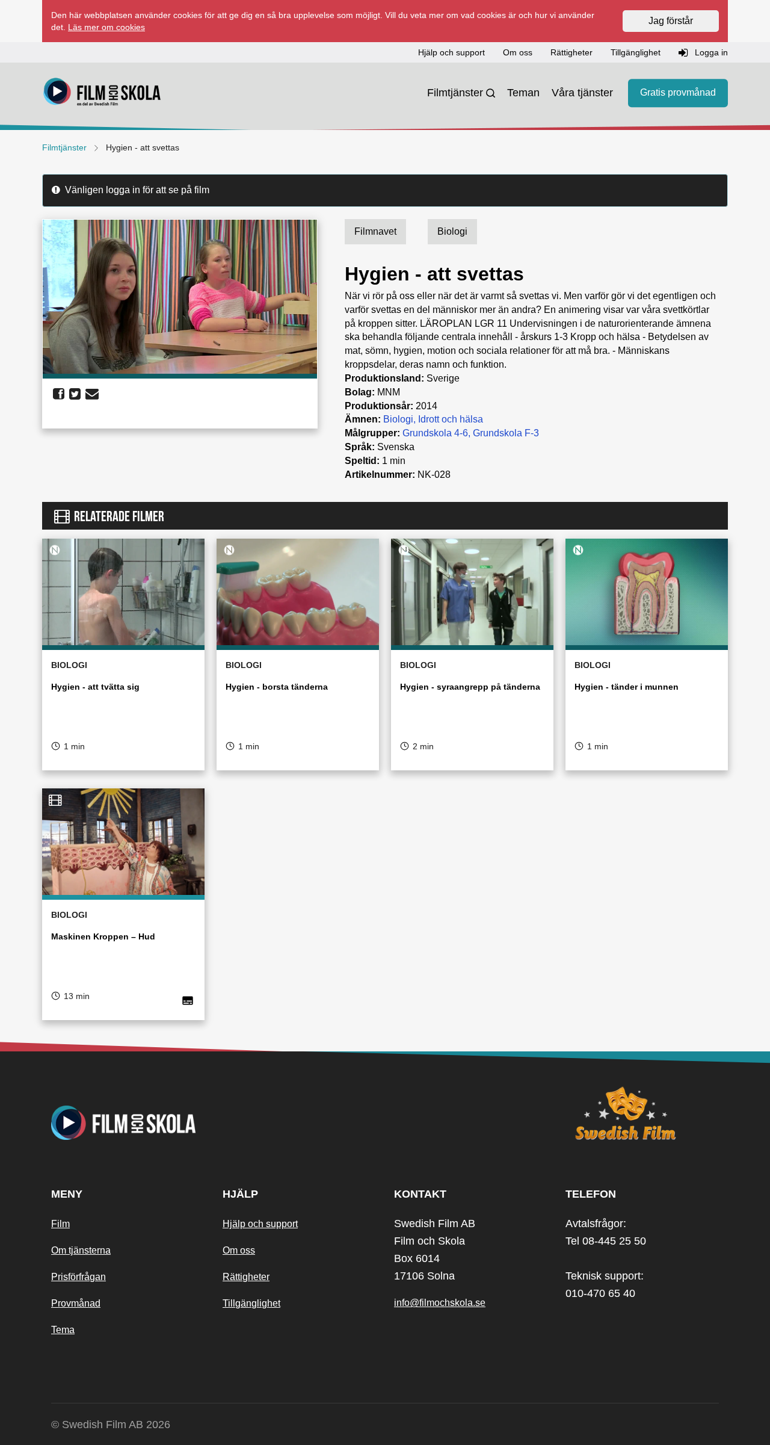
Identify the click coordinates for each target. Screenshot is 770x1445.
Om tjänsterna (81, 1250)
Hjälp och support (260, 1224)
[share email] (92, 394)
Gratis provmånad (678, 93)
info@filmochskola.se (439, 1303)
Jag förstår (670, 21)
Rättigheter (246, 1277)
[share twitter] (75, 394)
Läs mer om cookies (106, 27)
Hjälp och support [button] (451, 52)
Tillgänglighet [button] (636, 52)
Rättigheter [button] (571, 52)
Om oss (239, 1250)
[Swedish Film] (642, 1113)
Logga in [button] (710, 52)
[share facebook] (59, 394)
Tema (63, 1330)
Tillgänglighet (251, 1303)
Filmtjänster (455, 93)
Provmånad (75, 1303)
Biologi (398, 419)
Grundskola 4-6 (435, 433)
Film (60, 1224)
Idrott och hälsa (450, 419)
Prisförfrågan (78, 1277)
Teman (523, 93)
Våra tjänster (582, 93)
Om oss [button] (517, 52)
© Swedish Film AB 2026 (110, 1425)
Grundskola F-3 (506, 433)
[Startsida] (102, 93)
